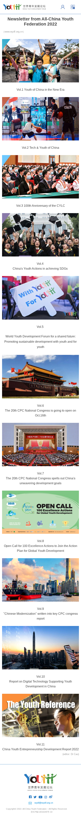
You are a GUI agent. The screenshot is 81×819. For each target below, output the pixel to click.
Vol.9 (40, 608)
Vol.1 (20, 89)
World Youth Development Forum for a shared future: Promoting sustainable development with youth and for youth (40, 341)
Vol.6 (40, 405)
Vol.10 (40, 676)
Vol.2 (25, 147)
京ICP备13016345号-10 (41, 812)
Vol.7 (40, 473)
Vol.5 (40, 326)
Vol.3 (19, 205)
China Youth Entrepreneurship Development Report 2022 (40, 749)
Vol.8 (40, 541)
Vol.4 (40, 263)
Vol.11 (40, 744)
